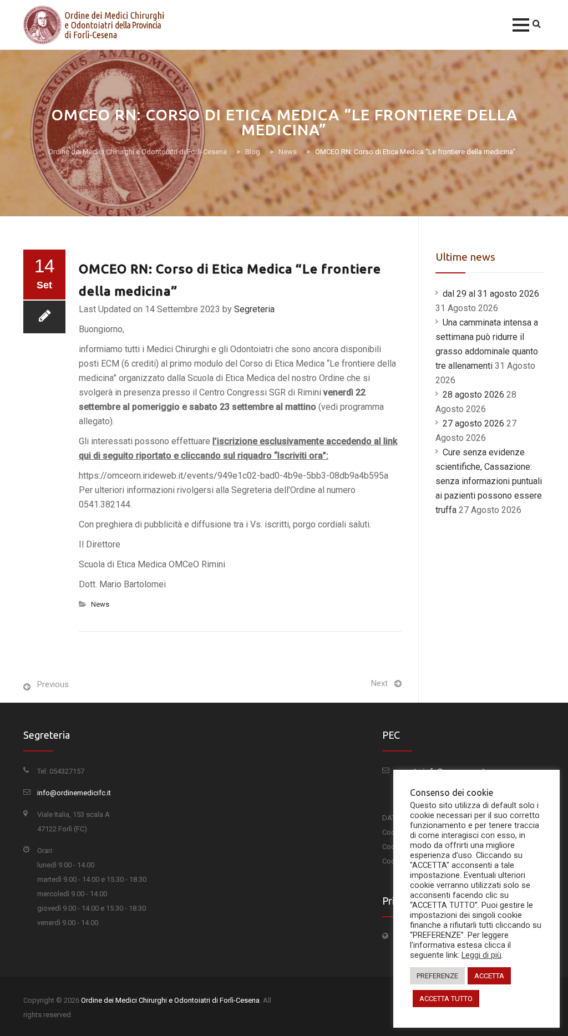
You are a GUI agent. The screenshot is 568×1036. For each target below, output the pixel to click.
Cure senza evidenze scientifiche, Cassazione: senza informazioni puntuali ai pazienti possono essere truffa (488, 481)
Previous (53, 684)
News (100, 604)
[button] (521, 25)
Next (379, 683)
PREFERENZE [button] (437, 976)
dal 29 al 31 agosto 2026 (491, 293)
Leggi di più (481, 955)
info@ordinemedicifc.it (74, 793)
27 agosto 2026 (473, 423)
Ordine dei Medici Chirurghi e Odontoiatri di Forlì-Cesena (170, 1000)
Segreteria (254, 309)
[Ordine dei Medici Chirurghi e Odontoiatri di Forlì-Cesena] (96, 25)
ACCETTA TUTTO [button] (446, 998)
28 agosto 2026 (473, 394)
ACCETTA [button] (489, 976)
